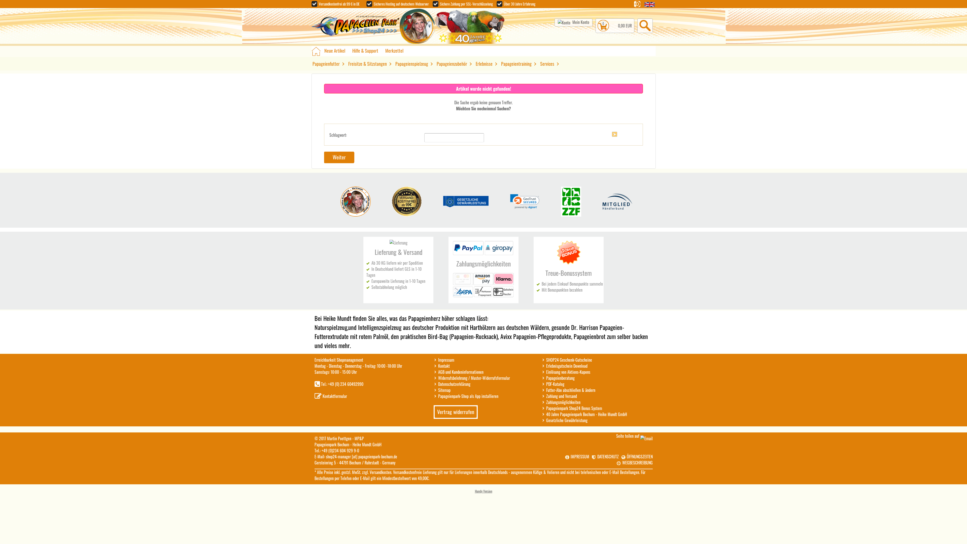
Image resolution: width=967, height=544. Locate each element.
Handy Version (483, 491)
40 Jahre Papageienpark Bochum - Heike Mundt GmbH (586, 414)
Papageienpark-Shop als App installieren (468, 396)
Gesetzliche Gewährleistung (567, 420)
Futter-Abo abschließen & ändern (570, 390)
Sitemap (444, 390)
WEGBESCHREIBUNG (637, 463)
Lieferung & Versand (398, 252)
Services (547, 63)
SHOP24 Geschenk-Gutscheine (569, 360)
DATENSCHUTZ (608, 457)
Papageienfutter (326, 63)
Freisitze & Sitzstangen (367, 63)
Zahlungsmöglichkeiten (483, 263)
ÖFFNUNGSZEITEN (640, 457)
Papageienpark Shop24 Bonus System (574, 408)
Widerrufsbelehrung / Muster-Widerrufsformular (474, 378)
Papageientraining (516, 63)
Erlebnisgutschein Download (567, 366)
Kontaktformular (335, 396)
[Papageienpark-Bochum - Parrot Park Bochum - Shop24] (356, 27)
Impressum (446, 360)
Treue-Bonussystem (568, 273)
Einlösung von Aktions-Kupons (568, 372)
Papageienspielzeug (411, 63)
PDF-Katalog (555, 384)
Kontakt (444, 366)
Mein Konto (580, 22)
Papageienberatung (560, 378)
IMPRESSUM (580, 457)
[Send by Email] (646, 438)
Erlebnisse (484, 63)
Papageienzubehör (452, 63)
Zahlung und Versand (561, 396)
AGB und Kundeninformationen (461, 372)
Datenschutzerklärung (454, 384)
